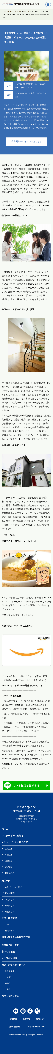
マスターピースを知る (12, 835)
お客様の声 (9, 873)
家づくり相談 (8, 951)
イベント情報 (8, 893)
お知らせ (40, 1019)
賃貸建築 (9, 867)
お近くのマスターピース (14, 965)
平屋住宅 (9, 855)
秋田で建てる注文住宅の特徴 (16, 937)
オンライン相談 (9, 958)
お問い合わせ (14, 1026)
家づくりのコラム (10, 996)
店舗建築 (9, 861)
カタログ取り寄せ (10, 945)
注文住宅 (9, 849)
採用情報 (26, 1019)
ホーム (5, 829)
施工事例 (6, 880)
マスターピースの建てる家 (15, 842)
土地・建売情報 (9, 918)
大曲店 (8, 989)
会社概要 (13, 1019)
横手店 (8, 983)
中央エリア (9, 900)
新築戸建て (9, 930)
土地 (7, 924)
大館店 (8, 977)
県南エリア (9, 906)
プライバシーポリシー (35, 1026)
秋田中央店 (9, 971)
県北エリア (9, 912)
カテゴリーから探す (13, 887)
